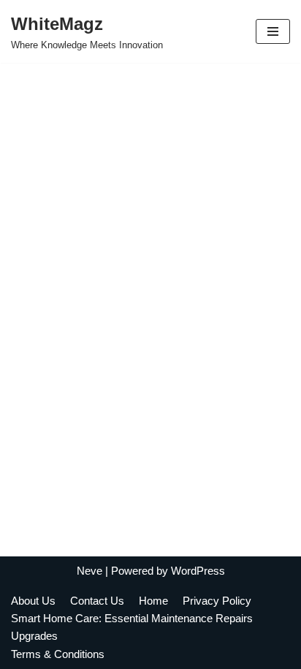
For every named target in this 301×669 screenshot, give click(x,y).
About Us (33, 600)
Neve (89, 570)
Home (153, 600)
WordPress (198, 570)
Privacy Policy (217, 600)
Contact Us (97, 600)
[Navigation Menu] (273, 31)
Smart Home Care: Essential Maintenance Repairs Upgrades (132, 627)
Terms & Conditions (59, 654)
